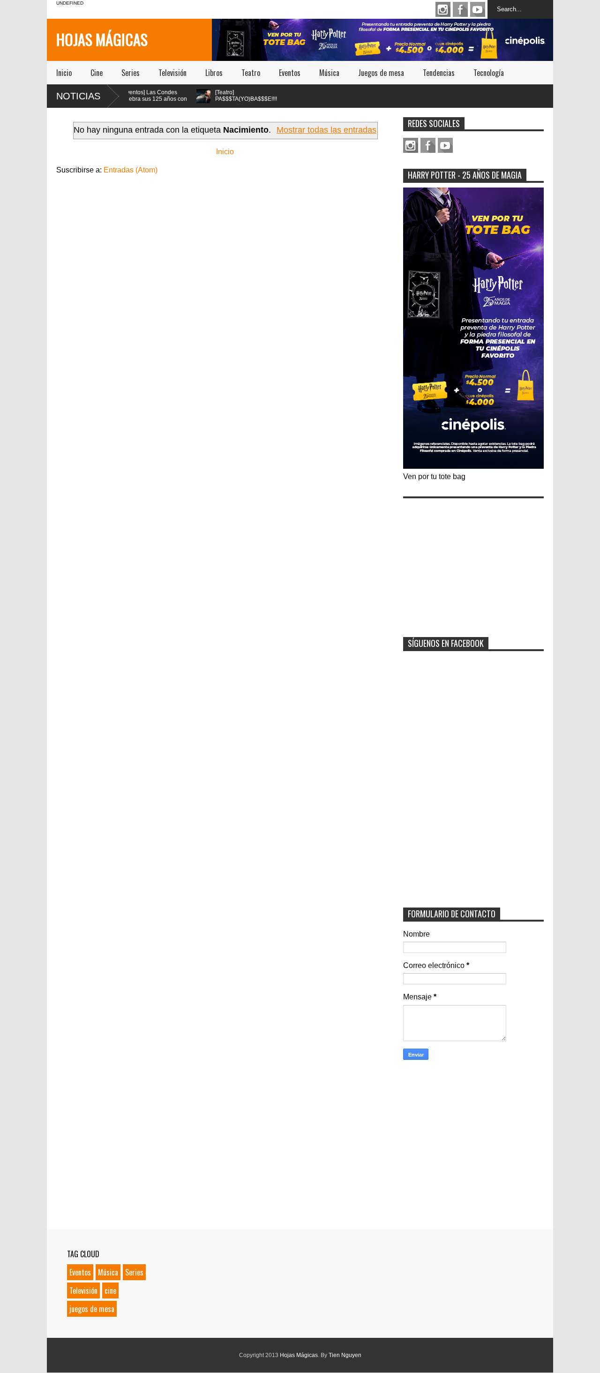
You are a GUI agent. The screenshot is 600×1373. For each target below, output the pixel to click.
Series (130, 72)
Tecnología (488, 72)
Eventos (289, 72)
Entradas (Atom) (131, 170)
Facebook (460, 9)
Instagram (442, 9)
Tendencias (439, 72)
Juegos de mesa (381, 72)
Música (329, 72)
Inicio (64, 72)
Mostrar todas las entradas (326, 130)
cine (110, 1290)
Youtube (477, 9)
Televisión (172, 72)
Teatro (250, 72)
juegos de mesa (91, 1308)
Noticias (78, 96)
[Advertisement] (473, 561)
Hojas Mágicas (102, 39)
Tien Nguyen (345, 1355)
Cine (96, 72)
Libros (214, 72)
